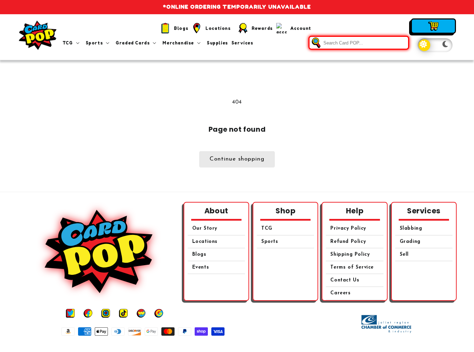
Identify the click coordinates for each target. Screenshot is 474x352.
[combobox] (358, 43)
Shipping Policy (350, 254)
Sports (269, 241)
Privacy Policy (348, 228)
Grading (410, 241)
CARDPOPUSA (244, 344)
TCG (266, 228)
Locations (205, 241)
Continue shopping (237, 159)
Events (200, 267)
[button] (72, 43)
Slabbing (411, 228)
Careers (340, 293)
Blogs (199, 254)
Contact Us (344, 280)
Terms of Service (352, 267)
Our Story (204, 228)
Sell (404, 254)
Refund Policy (348, 241)
